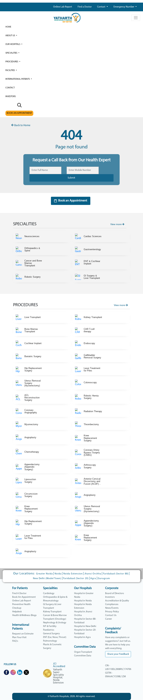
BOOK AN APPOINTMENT (19, 113)
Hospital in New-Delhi (85, 626)
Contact (101, 7)
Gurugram (104, 578)
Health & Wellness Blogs (24, 615)
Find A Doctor (19, 593)
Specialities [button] (11, 53)
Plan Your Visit (19, 637)
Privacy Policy (112, 611)
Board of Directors (114, 593)
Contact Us (110, 615)
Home (8, 27)
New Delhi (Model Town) (47, 578)
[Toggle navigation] (135, 18)
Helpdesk (17, 611)
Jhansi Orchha (92, 573)
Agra (93, 578)
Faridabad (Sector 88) (116, 573)
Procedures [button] (12, 62)
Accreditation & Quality (117, 600)
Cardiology (48, 593)
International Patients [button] (17, 79)
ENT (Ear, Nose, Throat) (54, 637)
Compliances (111, 604)
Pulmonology (50, 641)
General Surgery (51, 633)
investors (10, 96)
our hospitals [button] (13, 44)
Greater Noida (44, 573)
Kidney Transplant (52, 611)
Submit (71, 178)
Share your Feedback (118, 654)
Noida (58, 573)
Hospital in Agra (82, 637)
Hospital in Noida (83, 600)
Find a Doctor (85, 7)
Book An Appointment (24, 597)
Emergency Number (124, 7)
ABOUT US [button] (10, 35)
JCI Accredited (59, 665)
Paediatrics (48, 630)
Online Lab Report (62, 7)
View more (116, 224)
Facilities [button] (10, 70)
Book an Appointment (72, 200)
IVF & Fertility (50, 626)
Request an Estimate (22, 634)
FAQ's (15, 641)
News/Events (112, 608)
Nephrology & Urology (54, 622)
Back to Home (22, 125)
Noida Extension (73, 573)
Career (108, 619)
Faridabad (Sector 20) (76, 578)
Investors (110, 597)
